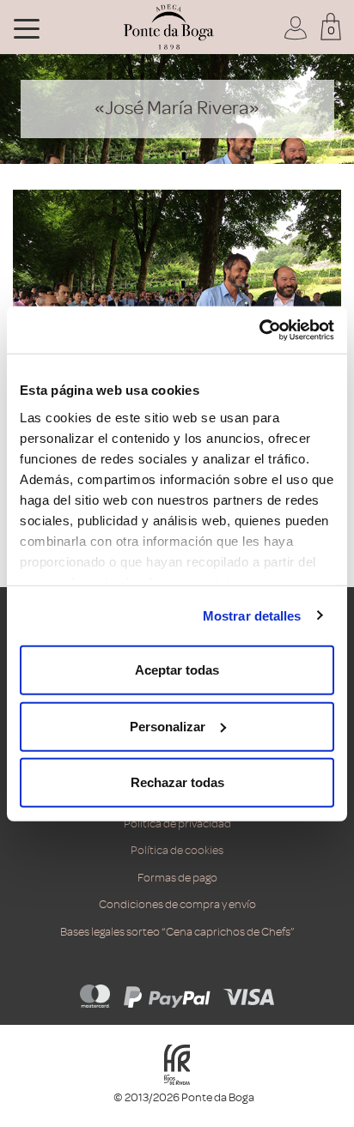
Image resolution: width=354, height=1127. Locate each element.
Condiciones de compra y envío (177, 904)
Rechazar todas (177, 782)
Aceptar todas (177, 670)
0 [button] (331, 30)
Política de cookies (177, 850)
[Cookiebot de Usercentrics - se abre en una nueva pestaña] (259, 329)
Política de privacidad (177, 823)
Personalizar (167, 725)
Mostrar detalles (252, 615)
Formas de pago (177, 877)
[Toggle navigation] (26, 27)
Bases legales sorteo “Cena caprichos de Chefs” (177, 931)
